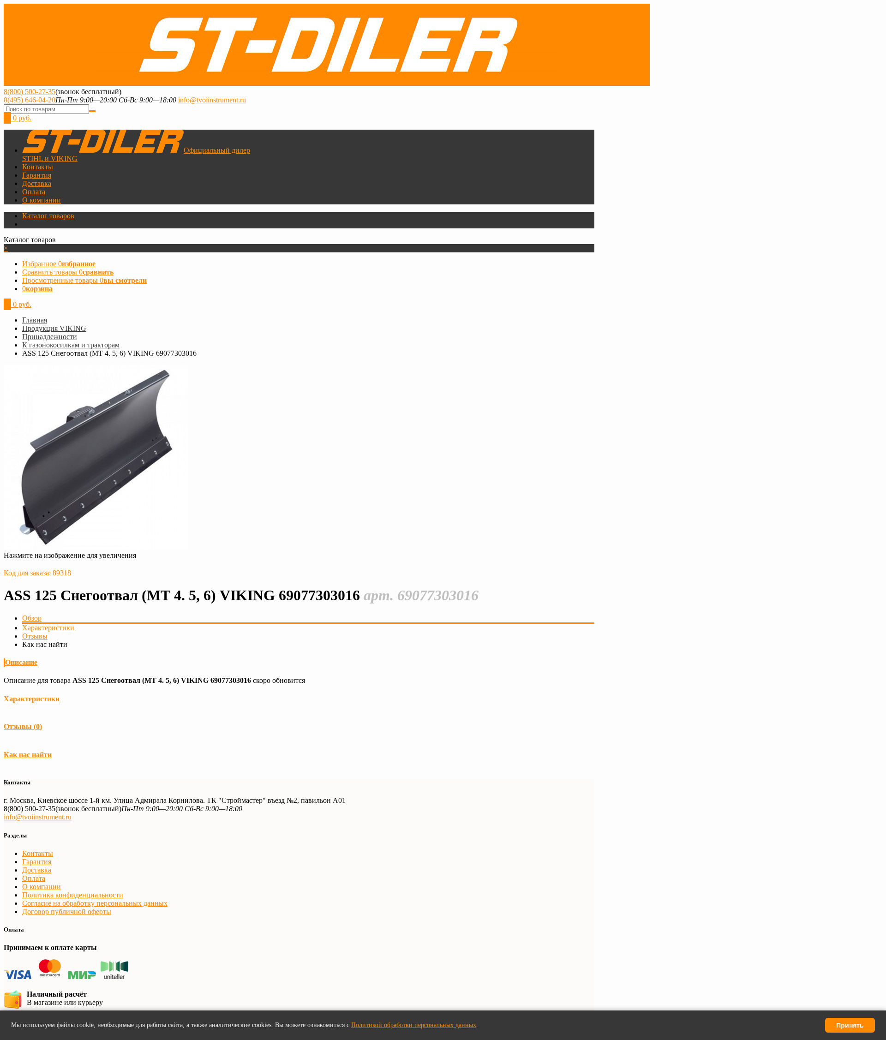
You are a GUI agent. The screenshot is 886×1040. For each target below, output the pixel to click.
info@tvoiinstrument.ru (212, 100)
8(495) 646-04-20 (29, 100)
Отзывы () (23, 726)
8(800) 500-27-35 (29, 92)
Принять (850, 1025)
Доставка (36, 183)
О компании (41, 200)
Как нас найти (28, 755)
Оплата (33, 192)
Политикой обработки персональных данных (413, 1025)
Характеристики (48, 628)
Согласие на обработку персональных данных (95, 903)
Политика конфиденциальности (72, 895)
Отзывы (35, 636)
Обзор (32, 618)
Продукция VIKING (54, 328)
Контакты (37, 167)
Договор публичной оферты (66, 911)
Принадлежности (49, 337)
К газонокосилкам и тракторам (71, 345)
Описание (21, 662)
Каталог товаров (48, 216)
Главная (34, 320)
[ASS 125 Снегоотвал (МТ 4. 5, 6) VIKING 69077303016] (96, 547)
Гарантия (36, 175)
